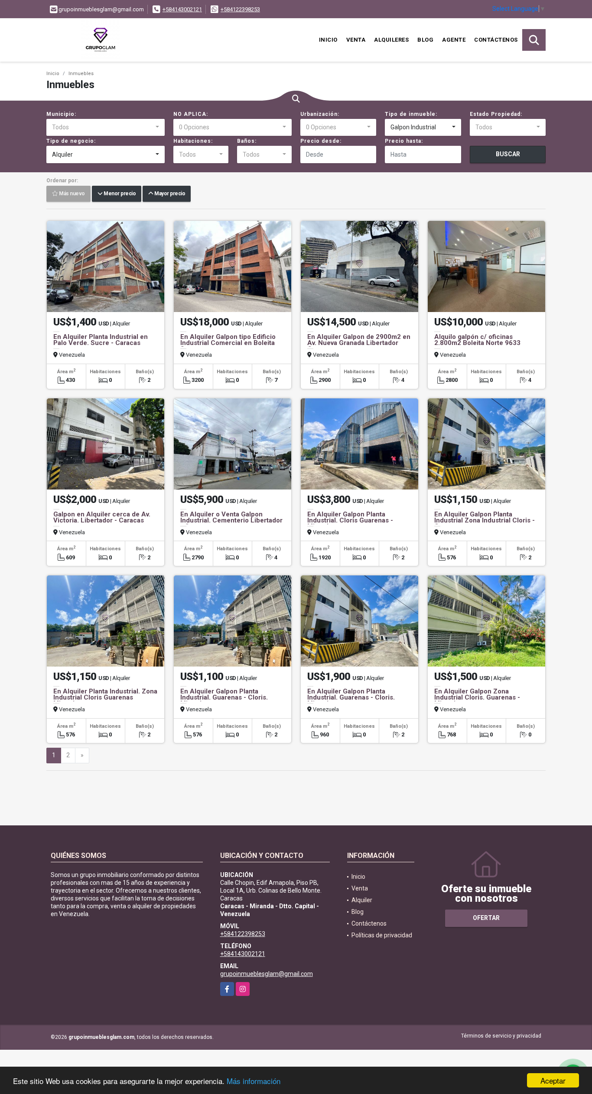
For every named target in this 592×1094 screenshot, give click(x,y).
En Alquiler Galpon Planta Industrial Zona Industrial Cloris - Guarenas (484, 520)
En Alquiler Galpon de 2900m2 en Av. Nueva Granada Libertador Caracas (358, 343)
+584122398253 (240, 9)
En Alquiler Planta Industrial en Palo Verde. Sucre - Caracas (100, 340)
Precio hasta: (404, 141)
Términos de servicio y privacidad (501, 1036)
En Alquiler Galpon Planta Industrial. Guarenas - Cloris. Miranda (224, 697)
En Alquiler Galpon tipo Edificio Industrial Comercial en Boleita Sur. (228, 343)
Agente (453, 39)
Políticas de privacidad (381, 935)
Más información (253, 1080)
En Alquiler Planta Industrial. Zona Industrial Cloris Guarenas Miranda (105, 697)
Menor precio (119, 194)
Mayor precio (169, 194)
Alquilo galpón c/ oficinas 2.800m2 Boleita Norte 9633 (477, 340)
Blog (425, 39)
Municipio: (61, 114)
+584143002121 (182, 9)
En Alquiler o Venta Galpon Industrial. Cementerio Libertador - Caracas (231, 520)
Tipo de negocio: (71, 141)
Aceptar (553, 1080)
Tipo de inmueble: (411, 114)
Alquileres (391, 39)
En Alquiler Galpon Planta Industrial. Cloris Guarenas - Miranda (350, 520)
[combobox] (105, 127)
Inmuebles (81, 73)
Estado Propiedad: (496, 114)
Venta (356, 39)
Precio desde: (321, 141)
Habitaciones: (193, 141)
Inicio (328, 39)
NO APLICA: (190, 114)
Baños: (247, 141)
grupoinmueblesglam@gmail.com (266, 973)
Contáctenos (496, 39)
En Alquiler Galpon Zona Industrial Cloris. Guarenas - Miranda (477, 697)
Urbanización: (319, 114)
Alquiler (361, 900)
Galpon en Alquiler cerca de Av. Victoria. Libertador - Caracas (101, 517)
